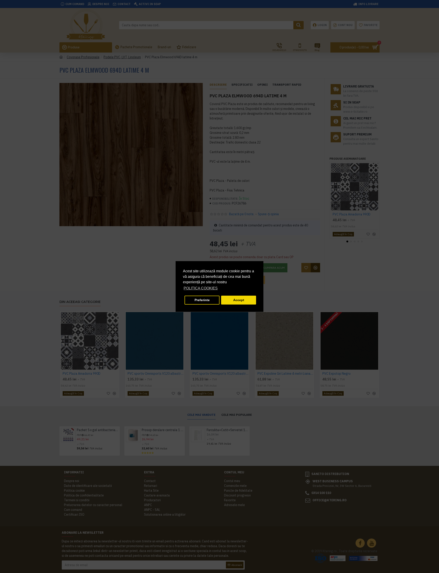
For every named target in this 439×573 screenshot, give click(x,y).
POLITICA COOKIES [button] (201, 288)
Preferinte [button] (202, 300)
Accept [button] (238, 300)
